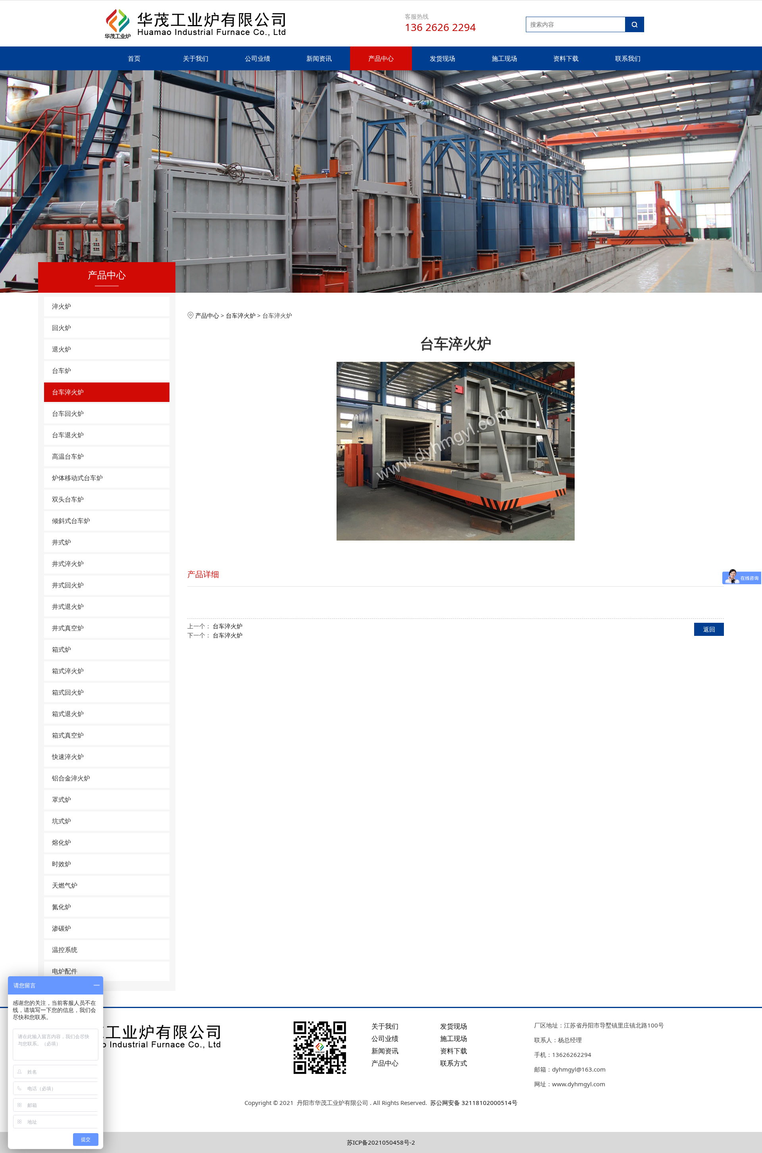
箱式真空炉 (68, 735)
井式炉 (61, 542)
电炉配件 (64, 971)
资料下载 (566, 58)
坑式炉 (61, 821)
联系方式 (453, 1063)
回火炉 (61, 327)
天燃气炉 (64, 885)
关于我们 (195, 58)
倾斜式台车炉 (71, 520)
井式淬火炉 (68, 563)
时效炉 (61, 863)
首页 (134, 58)
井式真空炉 (68, 628)
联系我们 (628, 58)
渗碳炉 (61, 928)
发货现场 (442, 58)
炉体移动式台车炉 (77, 477)
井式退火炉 (68, 606)
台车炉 (61, 370)
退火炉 (61, 349)
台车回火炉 (68, 413)
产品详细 (203, 574)
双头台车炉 (68, 499)
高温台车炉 (68, 456)
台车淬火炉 (68, 392)
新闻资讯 (319, 58)
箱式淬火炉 (68, 670)
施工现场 (504, 58)
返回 (709, 629)
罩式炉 (61, 799)
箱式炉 (61, 649)
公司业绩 (257, 58)
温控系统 (64, 949)
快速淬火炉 (68, 756)
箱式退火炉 (68, 713)
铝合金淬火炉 (71, 778)
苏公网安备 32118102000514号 (474, 1103)
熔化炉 (61, 842)
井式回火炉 (68, 585)
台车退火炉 (68, 435)
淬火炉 (61, 306)
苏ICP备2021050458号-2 (381, 1142)
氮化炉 (61, 906)
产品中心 (381, 58)
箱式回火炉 (68, 692)
